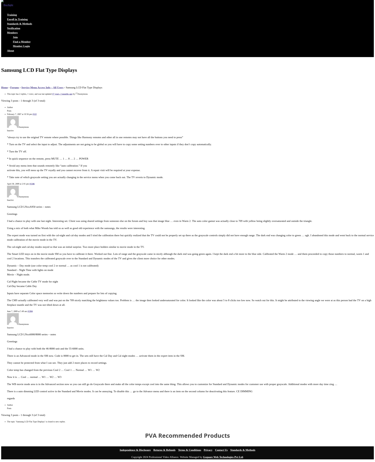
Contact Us (221, 450)
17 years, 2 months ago (62, 94)
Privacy (208, 450)
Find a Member (22, 41)
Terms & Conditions (189, 450)
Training (12, 14)
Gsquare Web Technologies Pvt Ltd (223, 457)
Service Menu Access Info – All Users (42, 87)
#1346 (32, 184)
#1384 (30, 311)
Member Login (21, 46)
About (10, 50)
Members (12, 32)
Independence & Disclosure (135, 450)
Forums (14, 87)
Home (4, 87)
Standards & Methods (19, 23)
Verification (13, 28)
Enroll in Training (17, 19)
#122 (35, 114)
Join (15, 37)
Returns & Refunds (164, 450)
